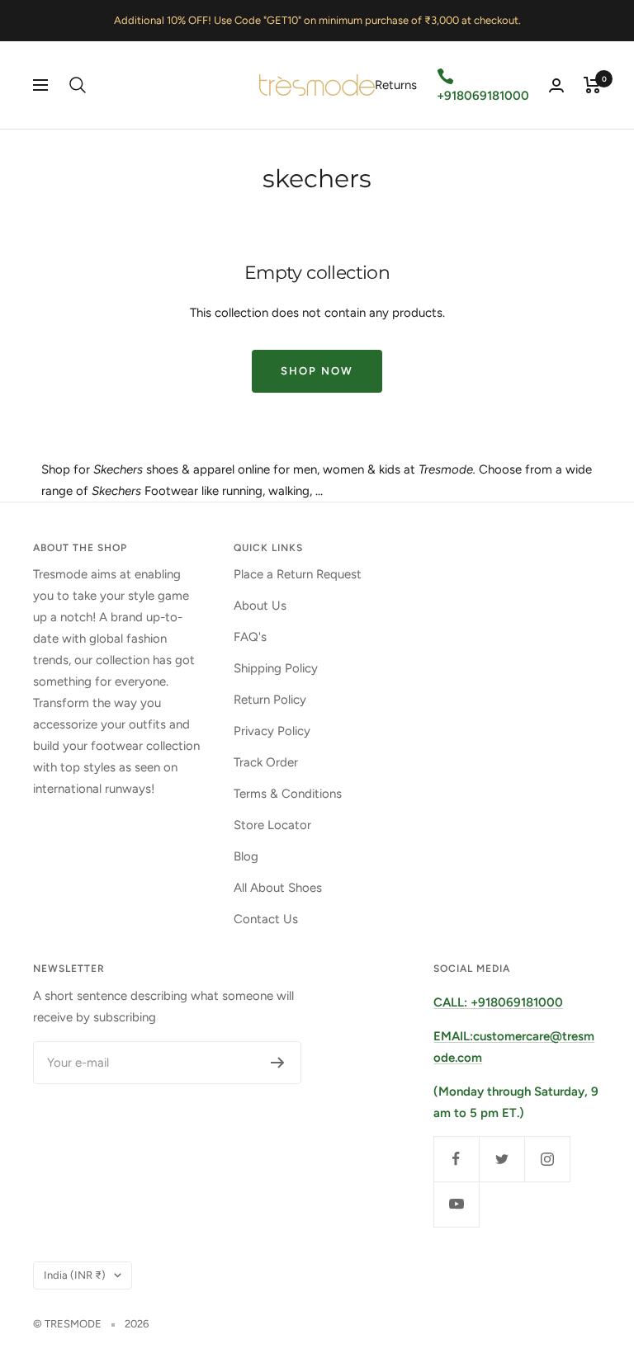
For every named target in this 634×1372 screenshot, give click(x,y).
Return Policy (270, 699)
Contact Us (266, 919)
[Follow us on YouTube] (456, 1204)
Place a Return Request (298, 574)
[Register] (278, 1062)
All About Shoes (278, 887)
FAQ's (250, 636)
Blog (246, 856)
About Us (260, 605)
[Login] (556, 85)
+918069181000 (483, 95)
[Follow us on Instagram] (547, 1158)
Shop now (317, 371)
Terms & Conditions (288, 793)
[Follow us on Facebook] (456, 1158)
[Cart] (592, 85)
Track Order (266, 762)
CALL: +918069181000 (498, 1002)
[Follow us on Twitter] (501, 1158)
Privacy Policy (272, 731)
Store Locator (272, 825)
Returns (396, 85)
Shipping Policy (276, 668)
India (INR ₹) (75, 1275)
